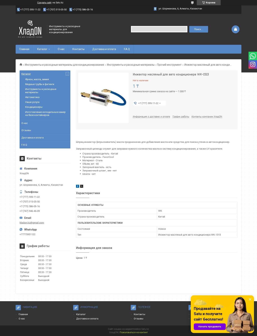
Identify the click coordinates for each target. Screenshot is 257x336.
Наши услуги (32, 102)
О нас (61, 49)
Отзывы (26, 130)
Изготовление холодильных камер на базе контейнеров (45, 113)
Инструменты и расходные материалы (130, 64)
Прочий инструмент (169, 64)
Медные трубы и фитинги (39, 84)
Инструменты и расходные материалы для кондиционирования (64, 64)
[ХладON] (30, 29)
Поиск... (198, 29)
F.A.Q (127, 49)
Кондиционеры (34, 107)
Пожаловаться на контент (134, 332)
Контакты (78, 49)
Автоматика (32, 97)
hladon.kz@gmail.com (32, 222)
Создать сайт (44, 2)
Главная (24, 49)
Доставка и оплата (104, 49)
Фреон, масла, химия (37, 79)
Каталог (42, 49)
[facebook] (77, 186)
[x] (81, 186)
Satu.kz (145, 329)
